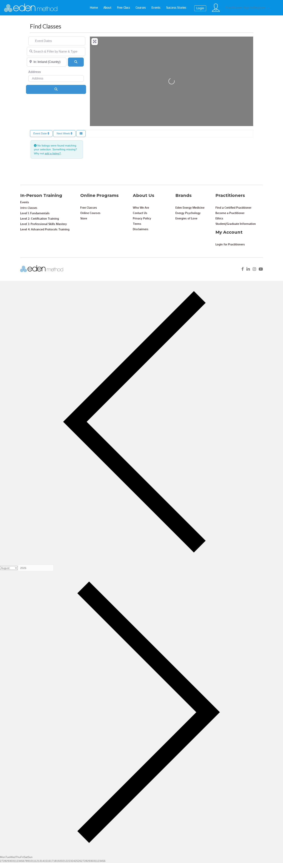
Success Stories (176, 8)
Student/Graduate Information (235, 224)
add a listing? (53, 153)
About (107, 8)
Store (83, 218)
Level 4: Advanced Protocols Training (44, 229)
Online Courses (90, 213)
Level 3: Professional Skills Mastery (43, 224)
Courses (141, 8)
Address (34, 72)
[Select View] (81, 133)
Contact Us (140, 213)
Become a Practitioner (229, 213)
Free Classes (88, 208)
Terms (137, 224)
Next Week (64, 133)
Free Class (123, 8)
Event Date (40, 133)
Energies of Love (186, 218)
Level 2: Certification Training (39, 219)
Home (94, 8)
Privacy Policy (142, 218)
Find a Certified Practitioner (233, 208)
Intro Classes (28, 208)
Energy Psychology (188, 213)
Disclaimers (140, 229)
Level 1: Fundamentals (35, 213)
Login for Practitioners (230, 244)
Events (155, 8)
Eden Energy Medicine (189, 208)
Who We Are (141, 208)
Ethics (219, 218)
